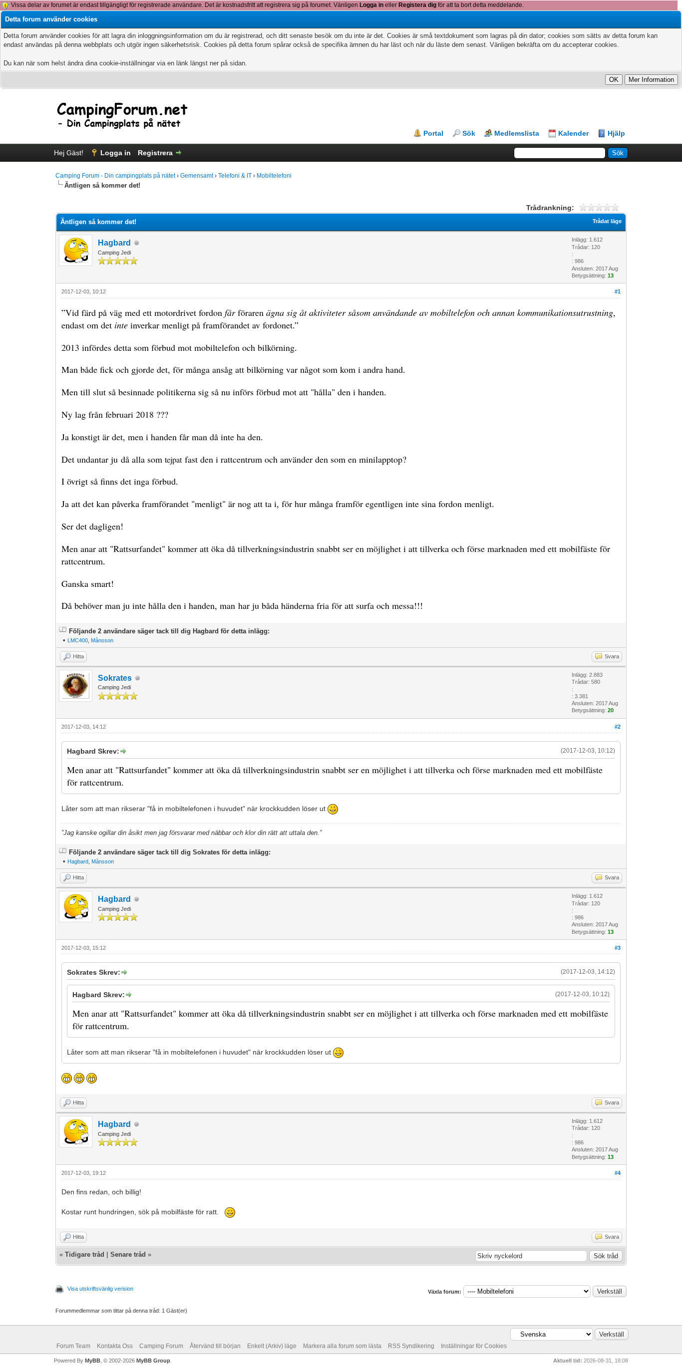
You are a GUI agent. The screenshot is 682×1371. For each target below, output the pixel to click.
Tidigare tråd (84, 1254)
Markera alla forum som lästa (342, 1346)
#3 (618, 948)
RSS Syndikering (411, 1346)
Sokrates (115, 678)
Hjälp (616, 133)
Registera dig (417, 4)
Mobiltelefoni (274, 175)
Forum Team (73, 1346)
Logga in (371, 4)
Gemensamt (196, 175)
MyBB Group (153, 1361)
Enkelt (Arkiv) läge (272, 1346)
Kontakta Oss (115, 1346)
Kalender (573, 133)
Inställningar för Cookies (474, 1346)
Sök (468, 133)
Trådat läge (607, 221)
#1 (618, 291)
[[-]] (63, 631)
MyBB (92, 1361)
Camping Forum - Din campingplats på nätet (115, 175)
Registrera (155, 153)
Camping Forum (161, 1346)
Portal (433, 133)
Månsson (102, 640)
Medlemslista (516, 133)
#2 (618, 727)
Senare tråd (128, 1254)
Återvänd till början (215, 1346)
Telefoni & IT (235, 175)
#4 (618, 1173)
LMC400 (77, 640)
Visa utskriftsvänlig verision (100, 1289)
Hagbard (114, 243)
